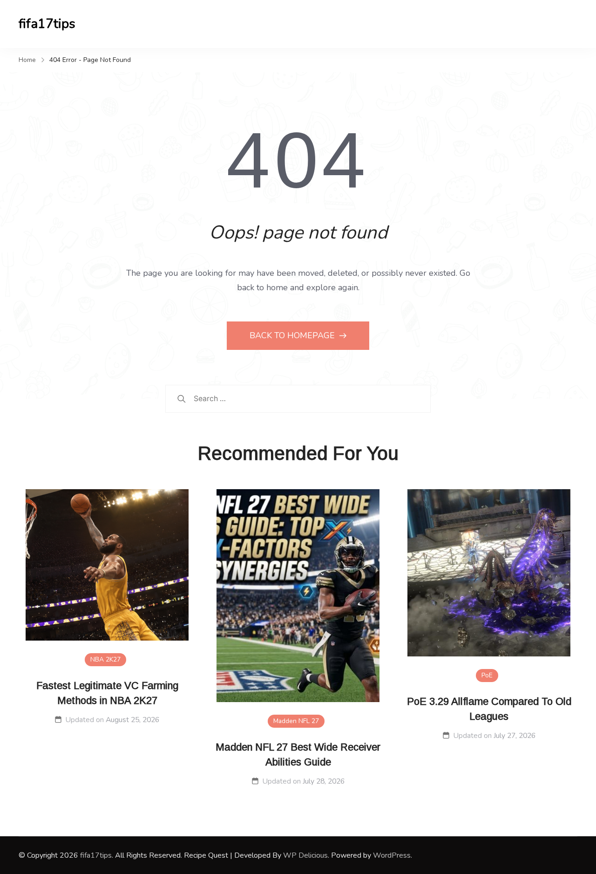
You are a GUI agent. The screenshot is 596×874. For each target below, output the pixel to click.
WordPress (392, 855)
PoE (487, 675)
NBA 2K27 (105, 659)
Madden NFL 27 (296, 721)
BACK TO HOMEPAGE (293, 335)
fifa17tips (47, 24)
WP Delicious (305, 855)
